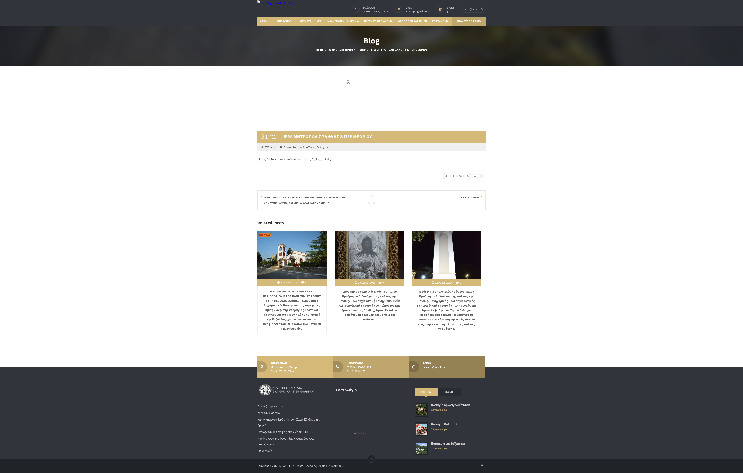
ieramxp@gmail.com (417, 11)
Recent (449, 392)
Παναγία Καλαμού (444, 424)
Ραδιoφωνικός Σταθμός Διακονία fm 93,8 (282, 432)
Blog (363, 50)
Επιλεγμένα (323, 147)
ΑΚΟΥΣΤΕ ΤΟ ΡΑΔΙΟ (469, 21)
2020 (331, 50)
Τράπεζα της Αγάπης (270, 406)
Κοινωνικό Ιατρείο (268, 413)
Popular (426, 392)
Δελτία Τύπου (307, 147)
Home (320, 50)
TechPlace (337, 466)
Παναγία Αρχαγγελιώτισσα (450, 405)
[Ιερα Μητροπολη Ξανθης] (275, 3)
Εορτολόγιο (359, 433)
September (347, 50)
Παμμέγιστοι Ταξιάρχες (448, 444)
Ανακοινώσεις (291, 147)
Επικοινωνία (265, 451)
